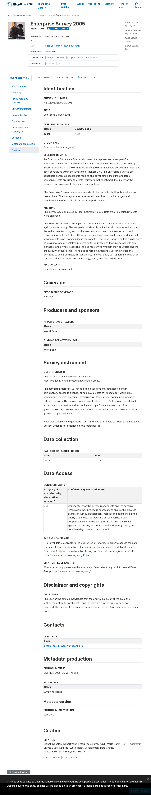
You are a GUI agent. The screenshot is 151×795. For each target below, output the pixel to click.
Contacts (16, 137)
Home (9, 15)
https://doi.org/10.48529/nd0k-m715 (62, 45)
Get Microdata (59, 28)
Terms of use (123, 5)
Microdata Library (44, 5)
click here (121, 785)
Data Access (19, 121)
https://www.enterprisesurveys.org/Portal (67, 555)
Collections (94, 4)
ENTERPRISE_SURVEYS (45, 15)
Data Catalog (65, 5)
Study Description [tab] (19, 78)
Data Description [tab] (42, 77)
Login (138, 7)
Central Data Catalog (23, 15)
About (80, 4)
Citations (109, 4)
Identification (19, 86)
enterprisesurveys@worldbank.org (63, 645)
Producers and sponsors (20, 100)
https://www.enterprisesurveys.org (70, 571)
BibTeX (65, 757)
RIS (59, 757)
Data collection (20, 115)
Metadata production (23, 143)
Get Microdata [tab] (87, 77)
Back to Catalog (20, 772)
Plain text (75, 757)
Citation (16, 150)
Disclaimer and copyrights (20, 129)
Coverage (17, 92)
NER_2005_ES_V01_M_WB (68, 15)
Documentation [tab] (64, 77)
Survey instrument (22, 108)
